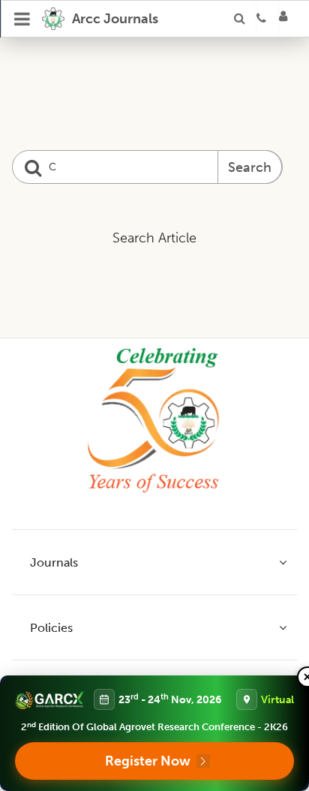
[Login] (288, 19)
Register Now (147, 761)
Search (250, 167)
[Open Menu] (23, 19)
